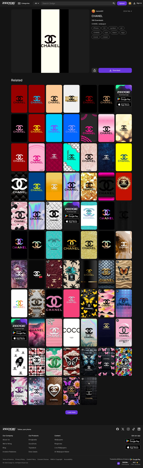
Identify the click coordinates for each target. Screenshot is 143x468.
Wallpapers (59, 440)
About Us (6, 440)
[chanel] (19, 99)
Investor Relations (9, 452)
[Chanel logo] (106, 274)
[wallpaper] (54, 274)
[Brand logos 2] (54, 303)
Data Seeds (33, 452)
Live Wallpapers (60, 448)
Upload (122, 3)
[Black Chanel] (19, 362)
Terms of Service (8, 459)
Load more (72, 412)
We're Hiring (7, 444)
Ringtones (58, 444)
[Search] (114, 3)
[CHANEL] (71, 99)
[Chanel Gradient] (106, 128)
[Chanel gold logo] (71, 245)
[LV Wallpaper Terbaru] (89, 274)
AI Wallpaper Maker (62, 452)
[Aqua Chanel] (89, 216)
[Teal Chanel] (54, 245)
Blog (4, 448)
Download (116, 70)
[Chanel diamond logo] (54, 333)
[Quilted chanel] (19, 186)
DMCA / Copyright (56, 459)
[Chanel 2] (19, 274)
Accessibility (68, 459)
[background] (54, 216)
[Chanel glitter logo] (89, 245)
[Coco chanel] (71, 333)
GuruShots (32, 444)
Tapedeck (32, 448)
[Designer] (37, 333)
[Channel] (71, 186)
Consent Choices (43, 459)
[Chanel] (89, 128)
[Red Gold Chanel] (124, 186)
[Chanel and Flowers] (37, 303)
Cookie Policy (31, 459)
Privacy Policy (20, 459)
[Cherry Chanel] (37, 274)
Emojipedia (33, 440)
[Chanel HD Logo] (89, 186)
